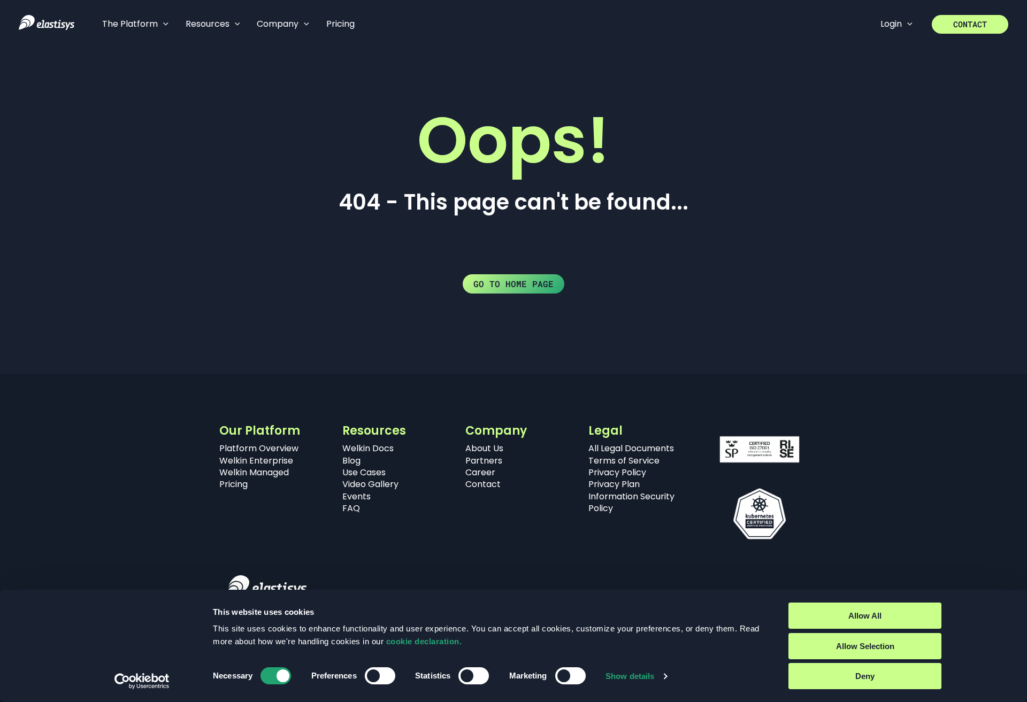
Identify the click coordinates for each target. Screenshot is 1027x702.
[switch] (380, 675)
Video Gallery (370, 484)
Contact (483, 484)
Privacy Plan (614, 484)
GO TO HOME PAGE (513, 283)
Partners (483, 460)
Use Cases (364, 472)
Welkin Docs (368, 448)
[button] (163, 24)
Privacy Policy (617, 472)
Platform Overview (258, 448)
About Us (484, 448)
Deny (865, 676)
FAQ (351, 508)
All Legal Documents (631, 448)
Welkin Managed (254, 472)
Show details (630, 676)
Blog (351, 460)
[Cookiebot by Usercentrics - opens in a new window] (142, 681)
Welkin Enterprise (256, 460)
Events (356, 496)
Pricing (233, 484)
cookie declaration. (424, 641)
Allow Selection (865, 646)
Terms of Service (624, 460)
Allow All (865, 615)
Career (480, 472)
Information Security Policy (631, 502)
